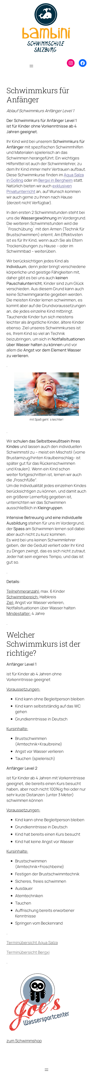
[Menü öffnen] (31, 66)
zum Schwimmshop (24, 1040)
